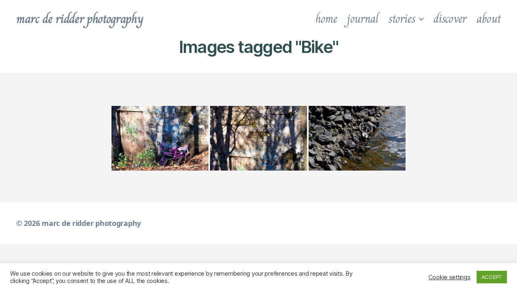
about (489, 18)
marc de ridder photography (79, 18)
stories (402, 18)
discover (450, 18)
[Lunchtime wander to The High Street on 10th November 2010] (159, 138)
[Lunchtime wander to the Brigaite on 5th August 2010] (357, 138)
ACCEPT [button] (491, 277)
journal (362, 18)
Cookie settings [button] (450, 277)
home (326, 18)
